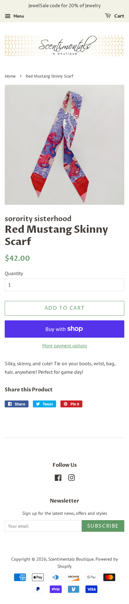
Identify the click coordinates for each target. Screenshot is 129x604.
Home (10, 76)
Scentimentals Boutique (71, 559)
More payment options (64, 346)
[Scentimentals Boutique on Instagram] (71, 479)
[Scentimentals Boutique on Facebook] (58, 479)
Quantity (14, 273)
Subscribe (103, 526)
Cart (118, 16)
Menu (18, 16)
